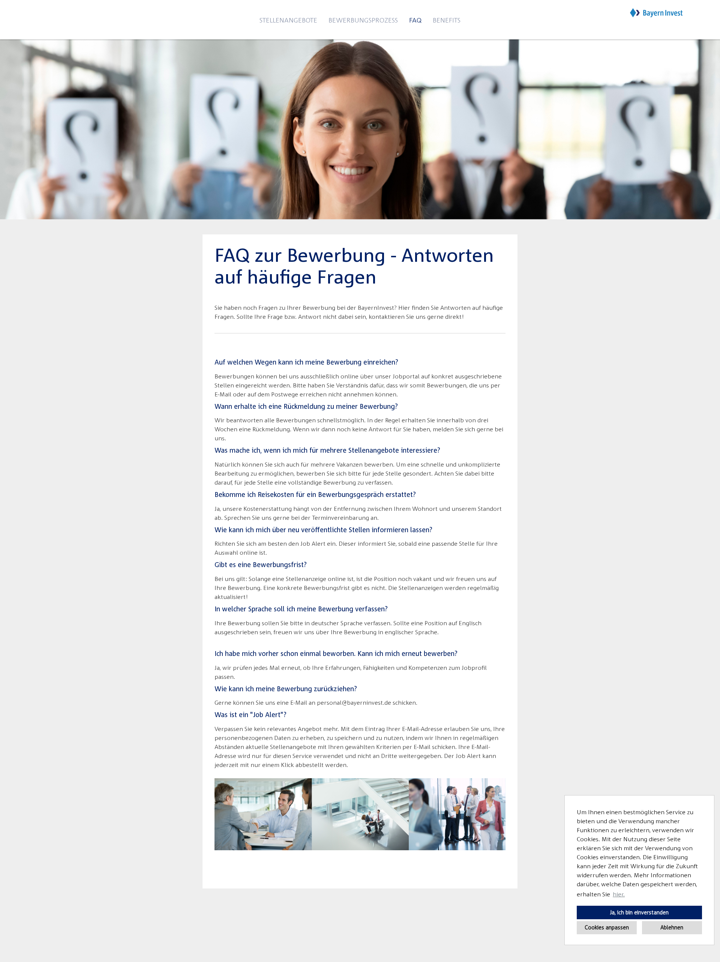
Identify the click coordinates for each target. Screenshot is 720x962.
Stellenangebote (288, 20)
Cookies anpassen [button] (607, 927)
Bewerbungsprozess (363, 20)
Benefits (446, 20)
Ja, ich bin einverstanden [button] (639, 912)
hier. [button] (619, 894)
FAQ (415, 20)
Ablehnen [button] (671, 927)
